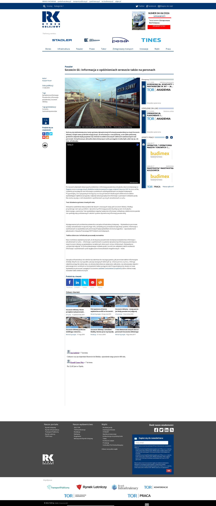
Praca (168, 49)
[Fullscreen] (137, 195)
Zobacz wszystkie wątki (110, 487)
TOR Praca (48, 474)
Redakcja (77, 470)
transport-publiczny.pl (80, 1)
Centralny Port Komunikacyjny (113, 483)
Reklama (77, 472)
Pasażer (79, 49)
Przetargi (106, 481)
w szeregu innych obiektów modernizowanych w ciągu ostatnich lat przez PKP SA (102, 203)
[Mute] (81, 195)
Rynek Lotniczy (50, 472)
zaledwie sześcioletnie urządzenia (110, 282)
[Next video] (75, 195)
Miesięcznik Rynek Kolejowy (83, 477)
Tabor (103, 49)
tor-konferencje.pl (107, 1)
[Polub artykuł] (43, 147)
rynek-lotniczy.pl (94, 1)
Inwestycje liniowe (109, 468)
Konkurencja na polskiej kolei (113, 474)
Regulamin (77, 474)
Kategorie (58, 6)
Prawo (92, 49)
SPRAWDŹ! (160, 16)
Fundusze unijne (108, 479)
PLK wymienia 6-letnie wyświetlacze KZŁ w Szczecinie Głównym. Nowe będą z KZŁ (102, 325)
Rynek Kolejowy (50, 466)
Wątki (157, 49)
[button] (167, 154)
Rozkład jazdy (107, 466)
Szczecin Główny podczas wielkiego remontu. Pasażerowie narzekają (75, 345)
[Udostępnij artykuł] (47, 147)
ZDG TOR (77, 466)
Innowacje (144, 49)
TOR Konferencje (80, 468)
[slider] (103, 192)
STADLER (106, 470)
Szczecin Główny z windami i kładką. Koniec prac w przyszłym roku (103, 345)
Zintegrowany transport (123, 49)
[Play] (69, 195)
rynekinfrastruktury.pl (64, 1)
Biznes (48, 49)
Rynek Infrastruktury (52, 468)
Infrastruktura (63, 49)
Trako (105, 477)
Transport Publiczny (52, 470)
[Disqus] (103, 390)
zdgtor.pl (118, 1)
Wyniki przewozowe (109, 472)
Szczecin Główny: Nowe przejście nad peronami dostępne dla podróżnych (76, 325)
